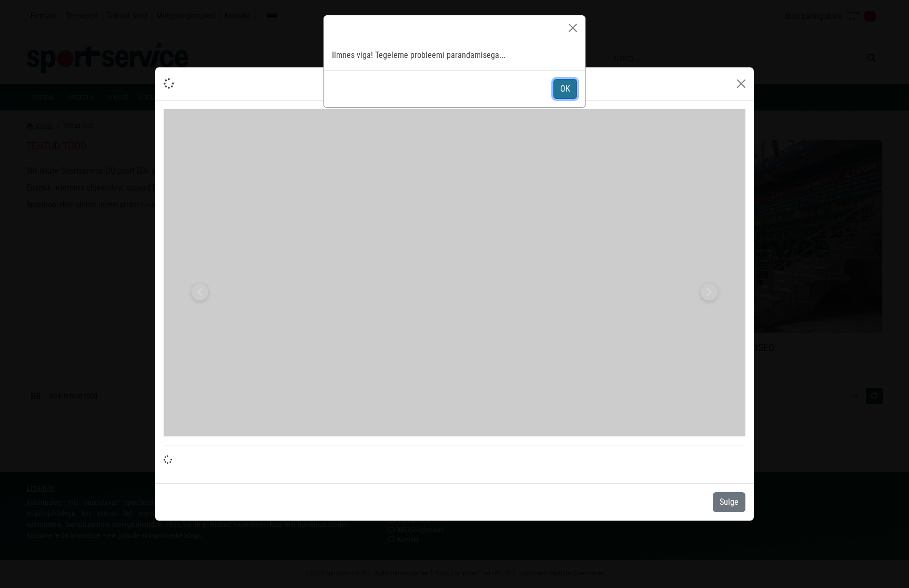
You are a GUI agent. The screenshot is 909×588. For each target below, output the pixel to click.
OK (565, 89)
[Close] (572, 27)
